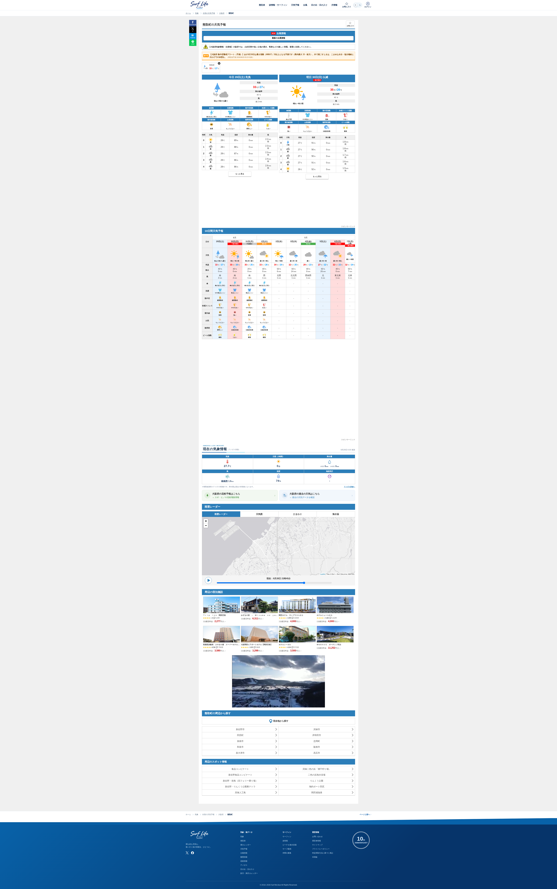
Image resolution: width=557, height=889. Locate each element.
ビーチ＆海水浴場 (289, 845)
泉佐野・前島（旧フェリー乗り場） (240, 780)
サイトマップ (317, 845)
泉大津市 (240, 753)
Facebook (192, 24)
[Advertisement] (278, 204)
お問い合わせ (317, 837)
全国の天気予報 (209, 13)
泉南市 (240, 741)
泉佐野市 (240, 729)
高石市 (316, 753)
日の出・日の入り (247, 869)
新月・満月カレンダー (249, 873)
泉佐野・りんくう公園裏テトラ (240, 786)
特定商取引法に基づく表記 (322, 853)
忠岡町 (316, 741)
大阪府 (221, 13)
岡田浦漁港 (316, 792)
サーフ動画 (287, 849)
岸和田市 (316, 735)
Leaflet (322, 574)
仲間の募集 (287, 853)
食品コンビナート (240, 769)
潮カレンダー (245, 845)
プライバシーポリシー (321, 849)
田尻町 (240, 735)
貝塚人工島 (240, 792)
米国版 (314, 857)
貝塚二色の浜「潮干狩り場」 (317, 769)
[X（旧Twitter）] (187, 852)
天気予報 (243, 849)
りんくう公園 (316, 780)
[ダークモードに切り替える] (357, 5)
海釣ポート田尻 (316, 786)
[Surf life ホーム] (200, 5)
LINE (193, 44)
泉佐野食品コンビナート (240, 775)
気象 (197, 13)
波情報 (285, 841)
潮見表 (243, 841)
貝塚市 (316, 729)
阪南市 (316, 747)
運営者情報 (316, 841)
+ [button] (206, 521)
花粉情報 (243, 861)
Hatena (192, 37)
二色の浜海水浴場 (316, 775)
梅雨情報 (243, 857)
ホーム (188, 13)
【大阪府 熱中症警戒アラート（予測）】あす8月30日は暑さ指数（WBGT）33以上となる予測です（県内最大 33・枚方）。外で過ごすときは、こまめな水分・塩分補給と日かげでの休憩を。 (279, 55)
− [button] (206, 525)
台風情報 (243, 853)
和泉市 (240, 747)
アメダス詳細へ (349, 487)
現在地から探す (280, 721)
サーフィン (287, 837)
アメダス (243, 865)
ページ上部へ (365, 814)
